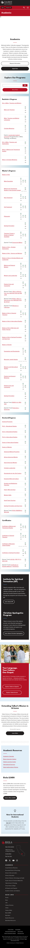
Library (6, 907)
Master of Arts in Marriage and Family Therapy (10, 328)
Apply (2, 7)
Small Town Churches (10, 500)
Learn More (15, 733)
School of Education (9, 875)
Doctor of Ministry (7, 447)
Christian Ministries (9, 128)
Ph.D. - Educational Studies (9, 426)
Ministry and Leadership (10, 275)
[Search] (25, 85)
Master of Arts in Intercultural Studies (12, 321)
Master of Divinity (7, 344)
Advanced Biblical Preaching (11, 452)
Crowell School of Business (11, 867)
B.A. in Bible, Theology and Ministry (11, 103)
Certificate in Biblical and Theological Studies (9, 527)
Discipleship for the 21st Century (12, 473)
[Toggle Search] (24, 7)
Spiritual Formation (9, 226)
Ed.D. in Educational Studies (9, 432)
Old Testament (8, 207)
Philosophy (7, 216)
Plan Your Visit (8, 856)
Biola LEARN (8, 912)
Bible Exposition (8, 181)
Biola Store (7, 915)
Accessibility (17, 929)
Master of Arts (6, 174)
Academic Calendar (8, 756)
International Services (9, 764)
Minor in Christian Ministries (9, 160)
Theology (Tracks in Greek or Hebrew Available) (9, 235)
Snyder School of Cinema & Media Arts (14, 880)
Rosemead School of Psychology (12, 870)
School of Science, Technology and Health (14, 878)
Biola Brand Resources (10, 920)
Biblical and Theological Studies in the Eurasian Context (12, 189)
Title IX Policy (20, 931)
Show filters (15, 89)
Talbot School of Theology (11, 883)
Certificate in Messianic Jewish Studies (8, 544)
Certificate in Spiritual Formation (11, 553)
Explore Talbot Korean (12, 692)
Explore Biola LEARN (10, 798)
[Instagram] (17, 861)
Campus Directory (9, 905)
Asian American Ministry (10, 462)
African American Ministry (11, 457)
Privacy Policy (10, 929)
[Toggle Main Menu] (27, 7)
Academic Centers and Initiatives (12, 890)
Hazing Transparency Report (10, 933)
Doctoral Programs (7, 421)
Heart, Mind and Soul (9, 489)
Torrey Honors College (10, 885)
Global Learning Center (9, 762)
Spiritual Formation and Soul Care (13, 506)
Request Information (15, 63)
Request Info (8, 7)
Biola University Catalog (9, 759)
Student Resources (9, 918)
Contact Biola (8, 853)
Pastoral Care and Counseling (9, 285)
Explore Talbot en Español (12, 686)
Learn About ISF (9, 601)
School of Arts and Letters (11, 873)
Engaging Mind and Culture (11, 479)
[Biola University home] (15, 842)
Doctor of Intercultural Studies (10, 442)
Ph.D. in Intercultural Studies (9, 437)
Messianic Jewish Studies (11, 359)
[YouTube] (13, 861)
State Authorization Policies (10, 767)
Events (6, 897)
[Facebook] (6, 861)
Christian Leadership (9, 468)
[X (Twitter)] (10, 861)
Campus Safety (8, 910)
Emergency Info (21, 933)
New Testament (8, 197)
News (6, 900)
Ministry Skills (7, 495)
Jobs (6, 902)
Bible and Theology (9, 110)
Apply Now (15, 68)
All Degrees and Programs (11, 888)
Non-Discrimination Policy (10, 931)
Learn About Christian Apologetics (14, 633)
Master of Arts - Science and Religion (12, 253)
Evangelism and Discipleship (12, 351)
